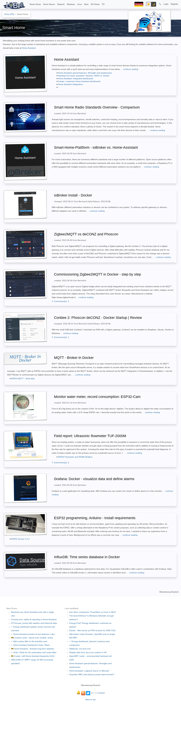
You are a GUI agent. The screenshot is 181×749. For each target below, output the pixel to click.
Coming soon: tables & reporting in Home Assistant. (34, 619)
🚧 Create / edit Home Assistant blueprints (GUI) (32, 656)
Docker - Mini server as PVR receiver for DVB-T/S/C (92, 630)
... (59, 87)
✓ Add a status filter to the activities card (29, 641)
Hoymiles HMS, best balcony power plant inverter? (91, 674)
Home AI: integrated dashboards (75, 78)
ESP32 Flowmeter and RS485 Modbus (75, 457)
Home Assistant (29, 48)
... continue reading (129, 69)
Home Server (49, 4)
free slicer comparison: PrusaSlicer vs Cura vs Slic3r (92, 612)
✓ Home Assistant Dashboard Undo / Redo (30, 645)
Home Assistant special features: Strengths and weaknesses (85, 73)
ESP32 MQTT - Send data (23, 378)
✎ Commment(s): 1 (60, 337)
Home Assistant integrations (70, 84)
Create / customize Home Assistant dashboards (79, 81)
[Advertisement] (90, 723)
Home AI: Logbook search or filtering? (89, 671)
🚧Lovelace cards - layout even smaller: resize (32, 638)
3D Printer (95, 4)
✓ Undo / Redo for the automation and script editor (34, 652)
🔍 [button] (160, 4)
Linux (79, 4)
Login (165, 4)
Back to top (91, 699)
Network (61, 4)
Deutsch (139, 4)
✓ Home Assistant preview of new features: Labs (33, 634)
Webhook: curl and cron (80, 649)
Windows (71, 4)
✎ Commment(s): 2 (60, 301)
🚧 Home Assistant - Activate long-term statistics (32, 649)
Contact (101, 693)
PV (103, 4)
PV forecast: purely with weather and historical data (34, 623)
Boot (86, 4)
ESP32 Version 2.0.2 (20, 539)
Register (174, 4)
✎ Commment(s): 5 (60, 462)
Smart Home (35, 4)
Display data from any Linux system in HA (87, 652)
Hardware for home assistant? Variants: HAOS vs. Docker (83, 76)
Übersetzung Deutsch (169, 592)
